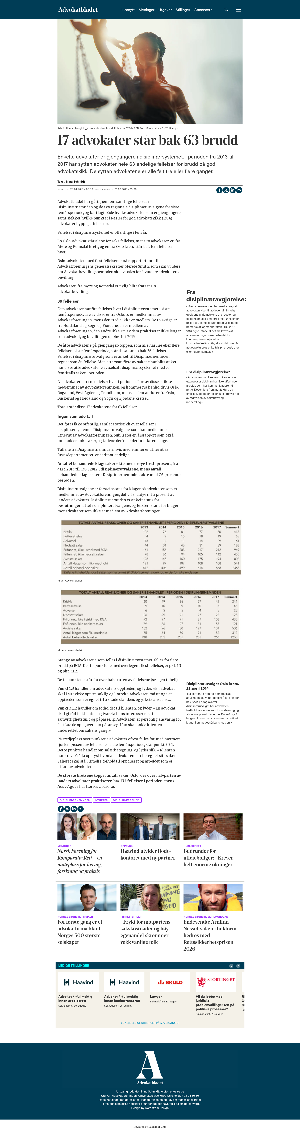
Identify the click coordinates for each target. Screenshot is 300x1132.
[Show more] (238, 287)
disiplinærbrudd (126, 800)
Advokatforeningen (124, 1095)
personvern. (191, 1104)
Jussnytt (128, 9)
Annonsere (203, 9)
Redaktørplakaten (151, 1100)
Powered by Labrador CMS (150, 1126)
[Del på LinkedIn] (232, 190)
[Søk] (226, 9)
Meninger (147, 9)
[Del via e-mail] (239, 190)
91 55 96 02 (177, 1091)
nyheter (101, 800)
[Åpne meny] (238, 9)
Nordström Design (157, 1108)
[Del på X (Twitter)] (226, 190)
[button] (232, 966)
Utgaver (165, 9)
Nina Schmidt (150, 1091)
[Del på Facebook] (219, 190)
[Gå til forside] (87, 9)
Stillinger (183, 9)
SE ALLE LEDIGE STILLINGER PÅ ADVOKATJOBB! (150, 1022)
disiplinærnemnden (75, 800)
